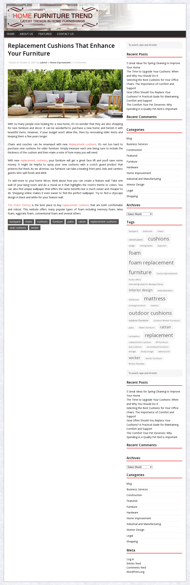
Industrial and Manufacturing (144, 178)
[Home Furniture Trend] (52, 27)
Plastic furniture (147, 327)
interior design (141, 290)
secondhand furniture (157, 347)
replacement (159, 335)
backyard (15, 221)
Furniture (132, 161)
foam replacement (151, 262)
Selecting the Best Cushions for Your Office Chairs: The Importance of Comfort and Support (152, 84)
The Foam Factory (19, 205)
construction (136, 239)
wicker (35, 227)
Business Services (137, 144)
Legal (130, 190)
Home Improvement (60, 62)
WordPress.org (135, 572)
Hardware (132, 167)
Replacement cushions (82, 144)
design (132, 245)
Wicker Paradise (136, 363)
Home (10, 34)
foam (135, 252)
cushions (42, 221)
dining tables (146, 245)
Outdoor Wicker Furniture (167, 320)
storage (132, 351)
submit (43, 62)
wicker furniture (154, 358)
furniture (58, 221)
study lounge (147, 351)
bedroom (147, 231)
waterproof (164, 351)
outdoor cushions (150, 312)
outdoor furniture (138, 320)
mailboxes (134, 299)
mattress (155, 298)
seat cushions (18, 227)
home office (135, 279)
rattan (82, 221)
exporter (162, 245)
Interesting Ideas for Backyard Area (146, 284)
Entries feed (134, 563)
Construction (134, 150)
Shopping (132, 196)
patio (71, 221)
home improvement (167, 273)
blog (129, 138)
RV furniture (162, 342)
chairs (28, 221)
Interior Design (135, 184)
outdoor (155, 305)
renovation (134, 336)
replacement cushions (33, 160)
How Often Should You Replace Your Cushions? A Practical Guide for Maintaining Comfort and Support (152, 96)
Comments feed (136, 567)
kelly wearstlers (165, 290)
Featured (45, 34)
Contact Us (65, 34)
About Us (26, 34)
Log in (130, 559)
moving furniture (137, 305)
